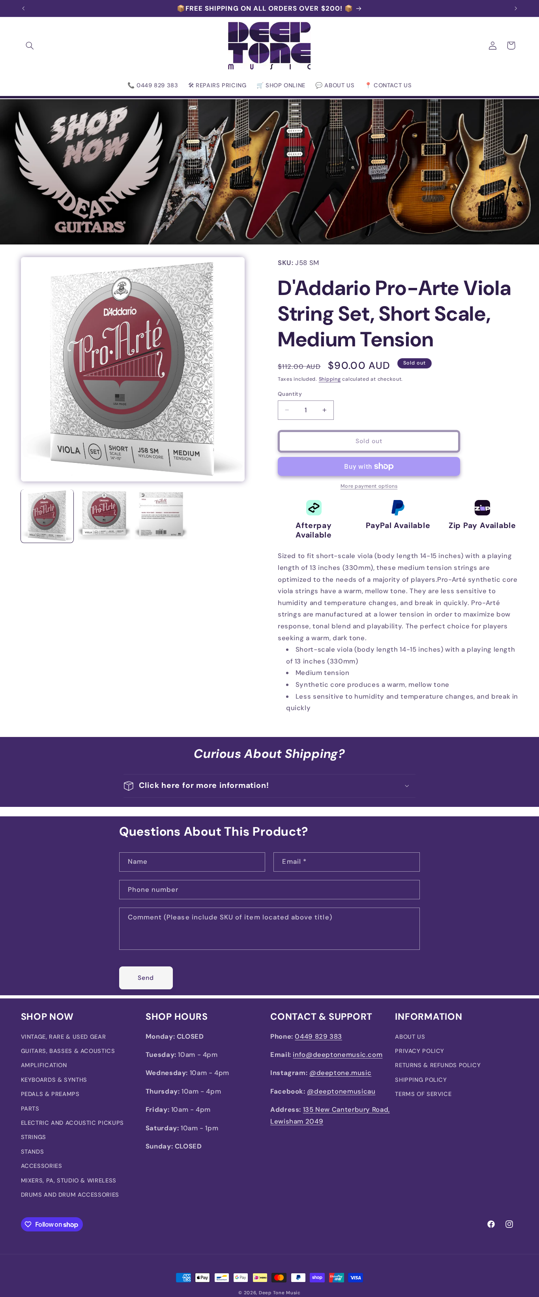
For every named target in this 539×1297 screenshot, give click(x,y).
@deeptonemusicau (341, 1091)
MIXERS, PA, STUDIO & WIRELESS (68, 1180)
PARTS (30, 1109)
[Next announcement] (515, 8)
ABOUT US (410, 1037)
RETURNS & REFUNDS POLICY (438, 1066)
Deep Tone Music (280, 1293)
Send (146, 977)
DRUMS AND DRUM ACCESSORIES (70, 1195)
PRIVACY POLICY (419, 1051)
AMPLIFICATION (44, 1066)
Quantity (290, 393)
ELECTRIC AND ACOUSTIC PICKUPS (72, 1123)
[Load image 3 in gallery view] (161, 515)
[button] (30, 45)
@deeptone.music (340, 1073)
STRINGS (33, 1137)
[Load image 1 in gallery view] (47, 515)
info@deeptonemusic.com (337, 1055)
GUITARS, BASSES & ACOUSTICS (68, 1051)
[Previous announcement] (23, 8)
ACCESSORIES (41, 1166)
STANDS (32, 1152)
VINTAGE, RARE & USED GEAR (63, 1037)
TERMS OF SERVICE (423, 1094)
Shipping (330, 379)
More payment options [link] (369, 486)
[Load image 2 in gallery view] (104, 515)
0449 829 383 (318, 1036)
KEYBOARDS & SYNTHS (54, 1080)
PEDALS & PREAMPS (50, 1094)
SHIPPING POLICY (421, 1080)
